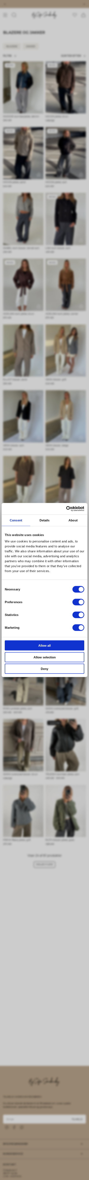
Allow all (44, 645)
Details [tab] (45, 520)
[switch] (78, 602)
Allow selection (45, 657)
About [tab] (73, 520)
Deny (44, 669)
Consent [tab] (16, 520)
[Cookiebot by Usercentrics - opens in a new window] (66, 509)
